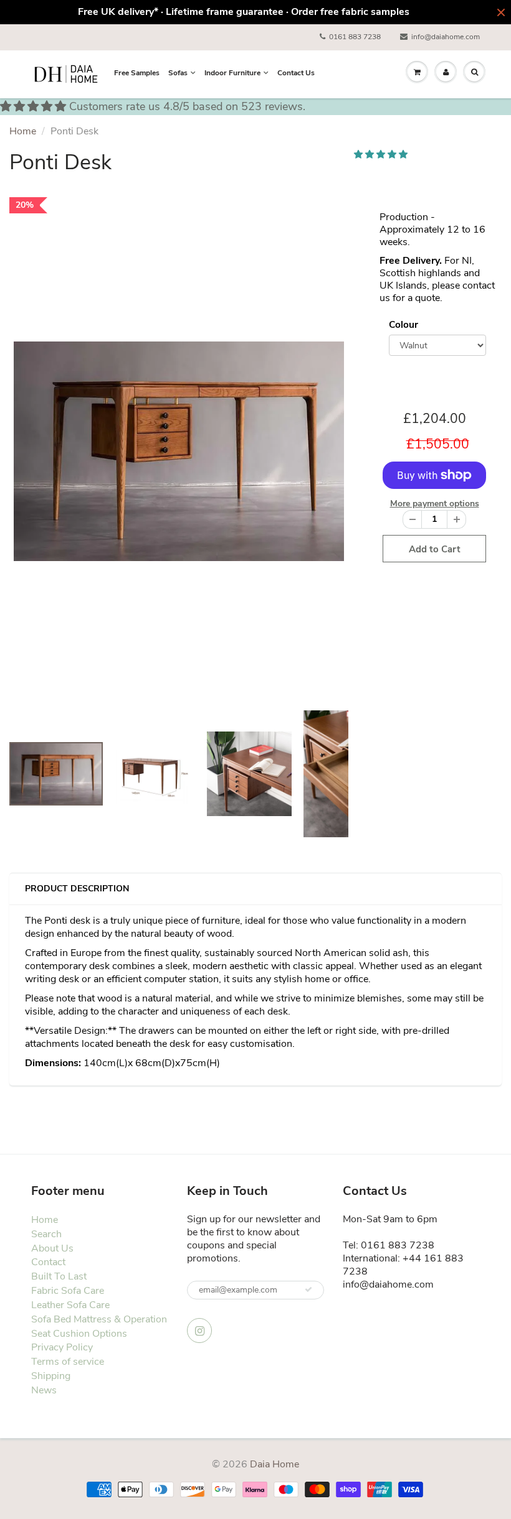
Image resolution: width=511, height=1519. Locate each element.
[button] (382, 154)
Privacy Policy (62, 1347)
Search (46, 1234)
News (44, 1390)
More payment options (434, 503)
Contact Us (296, 73)
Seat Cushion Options (79, 1333)
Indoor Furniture (232, 73)
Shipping (50, 1376)
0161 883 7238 (355, 37)
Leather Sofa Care (70, 1305)
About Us (52, 1248)
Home (22, 131)
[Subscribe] (308, 1289)
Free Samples (137, 73)
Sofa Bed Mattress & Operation (99, 1319)
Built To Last (59, 1276)
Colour (403, 324)
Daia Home (274, 1464)
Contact (48, 1262)
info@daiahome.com (445, 37)
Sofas (178, 73)
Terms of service (67, 1361)
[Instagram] (199, 1330)
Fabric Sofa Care (67, 1291)
